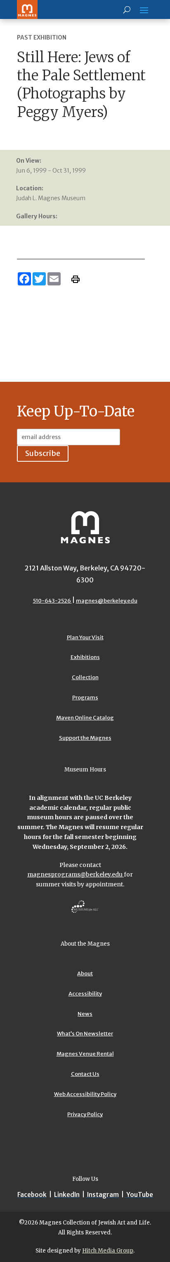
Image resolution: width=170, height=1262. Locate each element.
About (85, 973)
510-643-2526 (52, 600)
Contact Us (85, 1073)
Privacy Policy (85, 1114)
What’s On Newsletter (85, 1033)
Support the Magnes (85, 737)
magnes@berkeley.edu (106, 600)
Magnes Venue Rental (85, 1053)
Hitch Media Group (107, 1250)
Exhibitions (85, 657)
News (85, 1013)
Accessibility (85, 993)
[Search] (126, 9)
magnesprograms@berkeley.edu (75, 874)
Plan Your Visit (85, 637)
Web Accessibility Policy (85, 1094)
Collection (85, 677)
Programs (85, 697)
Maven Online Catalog (85, 717)
